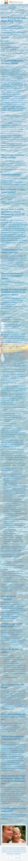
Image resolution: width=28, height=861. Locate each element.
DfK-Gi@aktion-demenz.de (12, 47)
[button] (2, 2)
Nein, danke (18, 857)
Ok (8, 857)
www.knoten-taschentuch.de (11, 517)
